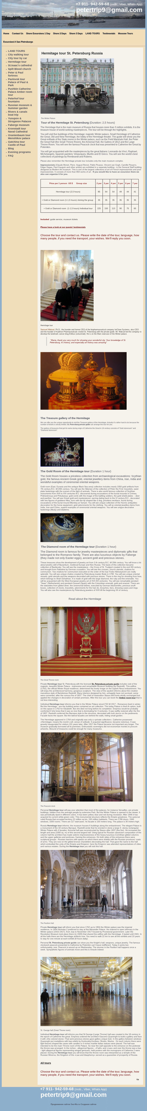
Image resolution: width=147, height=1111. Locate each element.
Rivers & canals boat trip (17, 113)
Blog (11, 148)
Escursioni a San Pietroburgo (18, 41)
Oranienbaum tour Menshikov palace (19, 137)
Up (138, 1079)
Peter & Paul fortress (15, 74)
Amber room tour (127, 698)
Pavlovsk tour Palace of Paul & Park (18, 82)
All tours (45, 1063)
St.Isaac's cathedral (20, 65)
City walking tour (18, 54)
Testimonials (108, 33)
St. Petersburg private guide (105, 684)
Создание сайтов (88, 1104)
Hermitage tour (17, 61)
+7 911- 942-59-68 (92, 4)
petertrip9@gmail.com (109, 10)
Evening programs (19, 152)
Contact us (17, 33)
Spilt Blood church (19, 69)
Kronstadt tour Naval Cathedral (18, 130)
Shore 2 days (59, 33)
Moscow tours (125, 33)
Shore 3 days (76, 33)
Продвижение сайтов (60, 1104)
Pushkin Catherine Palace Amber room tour (20, 91)
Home (6, 33)
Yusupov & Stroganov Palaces (19, 120)
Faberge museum (18, 125)
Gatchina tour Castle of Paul (16, 143)
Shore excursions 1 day (38, 33)
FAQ (10, 155)
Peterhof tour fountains (16, 100)
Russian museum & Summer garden (20, 107)
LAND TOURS (92, 33)
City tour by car (17, 58)
